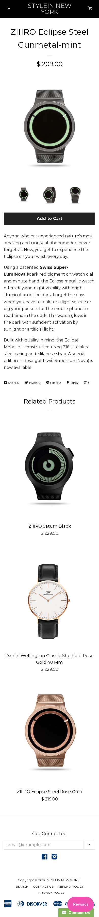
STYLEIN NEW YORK (50, 9)
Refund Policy (71, 886)
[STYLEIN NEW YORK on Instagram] (54, 857)
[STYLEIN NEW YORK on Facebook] (44, 857)
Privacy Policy (51, 892)
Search (21, 886)
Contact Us (43, 886)
